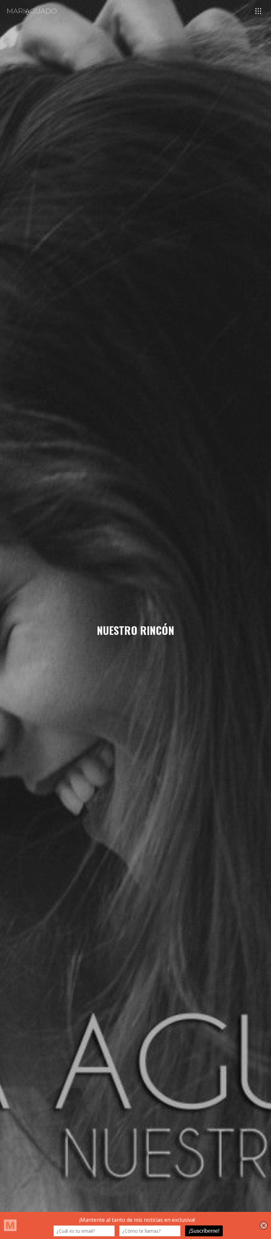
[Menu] (258, 11)
